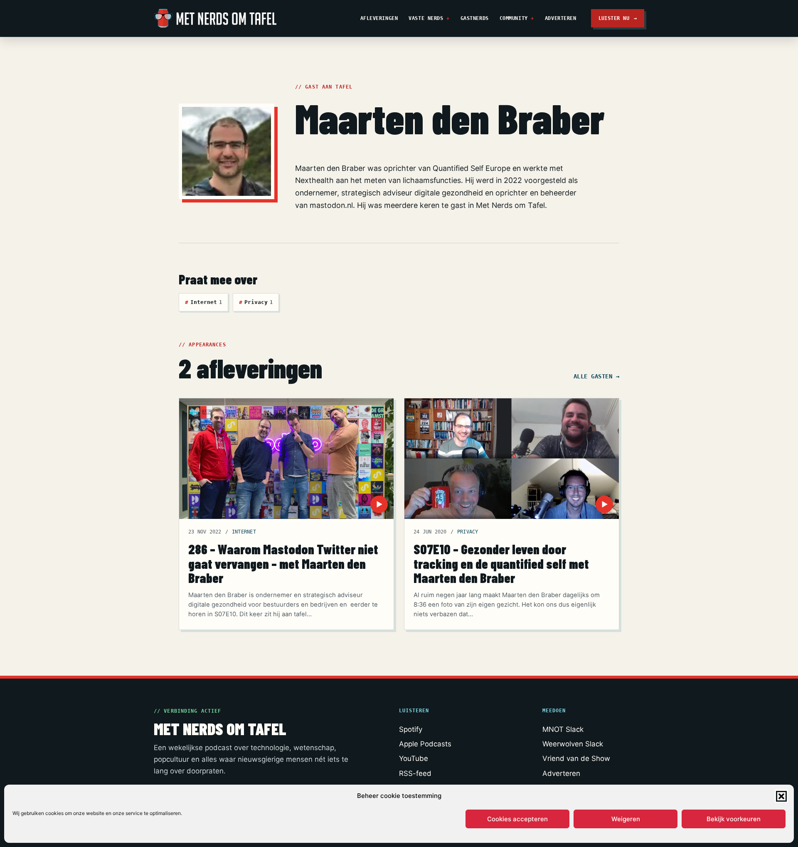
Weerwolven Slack (572, 744)
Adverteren (560, 18)
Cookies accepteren (517, 819)
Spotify (410, 729)
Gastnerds (475, 18)
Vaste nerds (426, 18)
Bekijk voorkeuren (734, 819)
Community (514, 18)
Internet (203, 302)
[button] (781, 796)
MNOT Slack (563, 729)
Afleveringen (379, 18)
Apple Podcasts (425, 744)
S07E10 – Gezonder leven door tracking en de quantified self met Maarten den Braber (501, 563)
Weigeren (625, 819)
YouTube (413, 758)
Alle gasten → (596, 376)
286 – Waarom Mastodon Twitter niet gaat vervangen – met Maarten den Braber (283, 563)
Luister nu (617, 18)
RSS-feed (415, 773)
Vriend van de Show (576, 758)
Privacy (256, 302)
